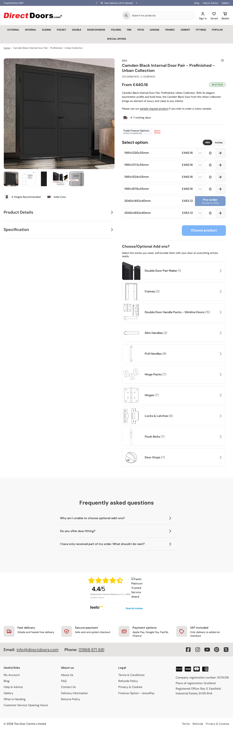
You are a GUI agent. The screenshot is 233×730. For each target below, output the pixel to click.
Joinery (185, 29)
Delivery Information (74, 693)
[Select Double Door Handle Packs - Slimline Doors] (220, 312)
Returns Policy (70, 699)
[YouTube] (207, 649)
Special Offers (116, 38)
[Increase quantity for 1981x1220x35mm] (220, 153)
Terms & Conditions (131, 675)
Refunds (198, 724)
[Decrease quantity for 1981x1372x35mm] (200, 165)
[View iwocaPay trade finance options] (174, 131)
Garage (154, 29)
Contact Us (68, 687)
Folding (116, 29)
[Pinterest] (216, 649)
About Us (67, 675)
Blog (196, 3)
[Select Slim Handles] (220, 333)
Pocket (61, 29)
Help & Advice (210, 3)
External (13, 29)
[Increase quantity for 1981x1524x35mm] (220, 177)
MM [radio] (207, 142)
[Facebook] (188, 649)
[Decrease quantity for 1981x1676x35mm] (200, 189)
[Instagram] (197, 649)
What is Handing (14, 699)
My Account (12, 675)
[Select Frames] (220, 291)
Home (7, 47)
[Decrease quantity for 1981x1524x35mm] (200, 177)
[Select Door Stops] (220, 457)
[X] (226, 649)
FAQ (63, 681)
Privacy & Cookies (130, 687)
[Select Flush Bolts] (220, 436)
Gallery (225, 3)
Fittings (201, 29)
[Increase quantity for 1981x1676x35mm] (220, 189)
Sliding (46, 29)
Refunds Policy (128, 681)
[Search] (126, 15)
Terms (186, 724)
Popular (217, 29)
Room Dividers (96, 29)
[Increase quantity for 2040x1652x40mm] (220, 213)
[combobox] (162, 15)
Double (76, 29)
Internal (30, 29)
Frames (170, 29)
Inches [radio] (219, 142)
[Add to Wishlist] (222, 60)
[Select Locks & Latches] (220, 416)
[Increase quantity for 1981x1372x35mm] (220, 165)
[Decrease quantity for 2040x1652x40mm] (200, 213)
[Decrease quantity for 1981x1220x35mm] (200, 153)
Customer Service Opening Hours (26, 705)
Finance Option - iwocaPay (136, 693)
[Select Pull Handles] (220, 353)
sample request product (154, 108)
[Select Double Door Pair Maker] (220, 270)
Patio (140, 29)
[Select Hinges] (220, 395)
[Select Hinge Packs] (220, 374)
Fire (129, 29)
